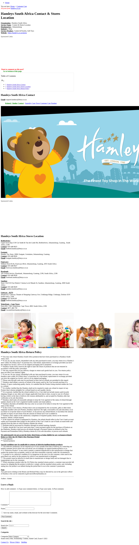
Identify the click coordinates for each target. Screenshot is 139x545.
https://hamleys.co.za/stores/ (17, 33)
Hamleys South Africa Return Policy (18, 88)
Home (7, 3)
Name (3, 508)
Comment (5, 505)
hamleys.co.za (15, 8)
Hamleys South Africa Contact (16, 84)
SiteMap (24, 542)
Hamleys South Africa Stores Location (19, 86)
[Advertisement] (37, 53)
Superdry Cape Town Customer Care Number (41, 103)
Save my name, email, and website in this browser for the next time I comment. (30, 513)
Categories (4, 536)
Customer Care (22, 6)
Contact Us (5, 542)
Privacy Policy (15, 542)
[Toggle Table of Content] (2, 81)
